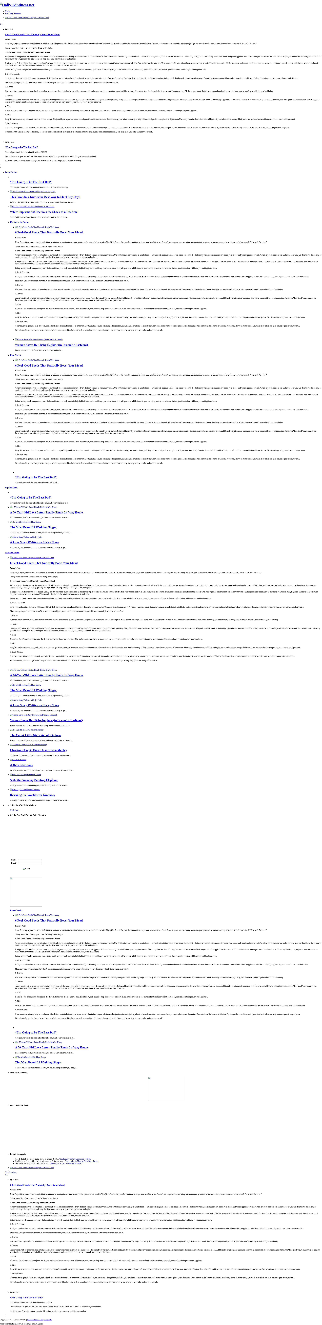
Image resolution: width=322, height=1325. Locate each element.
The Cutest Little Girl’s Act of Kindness (35, 735)
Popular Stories (11, 488)
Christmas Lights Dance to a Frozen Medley (38, 750)
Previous (12, 1172)
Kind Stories (15, 355)
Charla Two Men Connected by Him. (75, 1159)
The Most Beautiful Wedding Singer (33, 527)
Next (7, 1172)
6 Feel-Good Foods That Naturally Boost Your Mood (32, 34)
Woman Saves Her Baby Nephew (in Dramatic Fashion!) (51, 345)
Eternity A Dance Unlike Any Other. (66, 1163)
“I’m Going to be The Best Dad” (21, 147)
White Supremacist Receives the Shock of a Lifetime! (44, 212)
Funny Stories (11, 172)
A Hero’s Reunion (21, 765)
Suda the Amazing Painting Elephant (34, 780)
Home (7, 11)
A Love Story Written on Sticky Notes (34, 542)
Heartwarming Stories (19, 222)
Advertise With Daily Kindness (39, 1319)
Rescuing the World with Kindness (32, 795)
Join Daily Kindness (13, 13)
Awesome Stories (12, 552)
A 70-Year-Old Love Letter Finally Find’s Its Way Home (46, 512)
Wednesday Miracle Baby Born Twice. (81, 1161)
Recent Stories (16, 910)
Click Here (14, 810)
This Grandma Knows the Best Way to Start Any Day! (45, 197)
